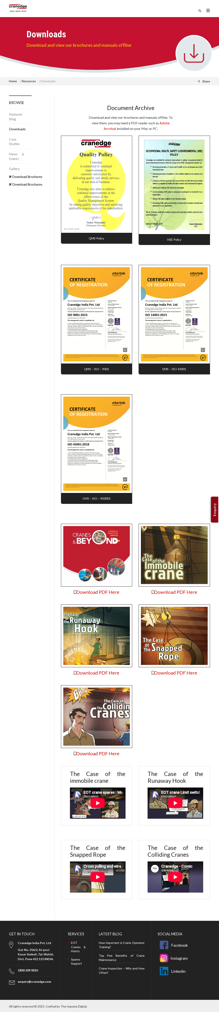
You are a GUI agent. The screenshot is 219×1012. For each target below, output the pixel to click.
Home (13, 81)
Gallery (14, 169)
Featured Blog (15, 116)
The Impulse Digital (74, 1006)
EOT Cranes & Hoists (78, 947)
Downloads (17, 129)
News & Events (16, 156)
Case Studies (14, 141)
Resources (29, 81)
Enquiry (215, 509)
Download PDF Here (97, 592)
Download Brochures (27, 177)
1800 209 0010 (28, 970)
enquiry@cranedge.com (34, 981)
